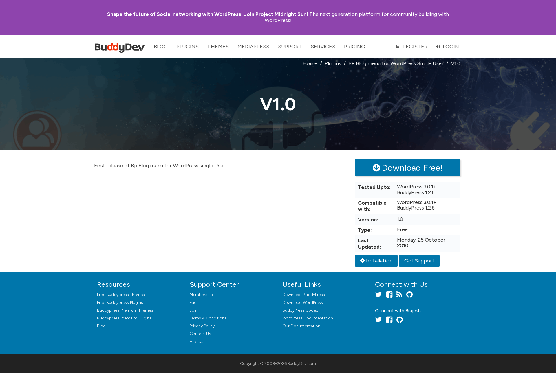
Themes (218, 46)
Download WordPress (302, 302)
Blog (161, 46)
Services (323, 46)
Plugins (187, 46)
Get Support (419, 261)
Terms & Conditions (208, 318)
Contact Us (200, 333)
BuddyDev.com (302, 363)
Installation (379, 261)
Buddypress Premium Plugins (124, 318)
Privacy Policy (202, 326)
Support (290, 46)
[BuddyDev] (121, 46)
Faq (193, 302)
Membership (201, 294)
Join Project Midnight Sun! (207, 14)
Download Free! (412, 167)
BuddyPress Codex (300, 310)
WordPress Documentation (307, 318)
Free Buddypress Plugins (120, 302)
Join (193, 310)
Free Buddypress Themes (121, 294)
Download (303, 294)
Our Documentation (301, 326)
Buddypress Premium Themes (125, 310)
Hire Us (196, 341)
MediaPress (253, 46)
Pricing (354, 46)
